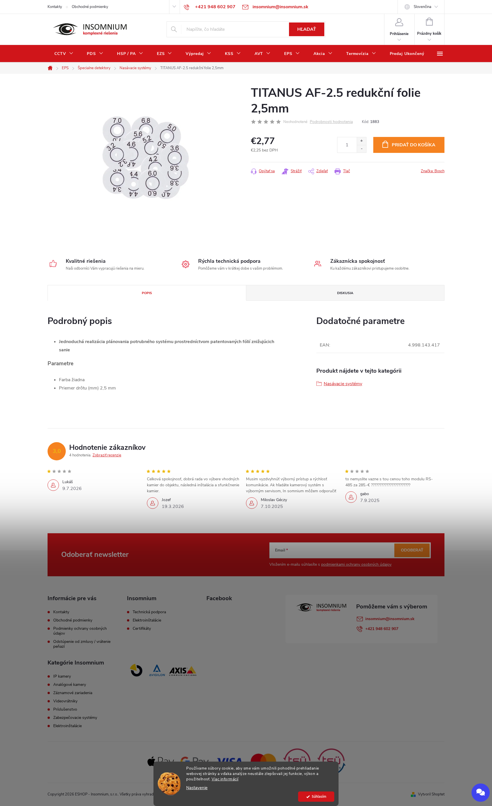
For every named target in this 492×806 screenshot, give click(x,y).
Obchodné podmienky (90, 6)
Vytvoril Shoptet (431, 794)
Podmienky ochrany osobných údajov (80, 631)
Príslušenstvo (65, 709)
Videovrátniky (65, 701)
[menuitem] (64, 54)
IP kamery (62, 676)
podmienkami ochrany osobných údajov (356, 564)
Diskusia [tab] (345, 293)
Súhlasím (319, 796)
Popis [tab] (147, 293)
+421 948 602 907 (381, 628)
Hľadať (306, 29)
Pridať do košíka (413, 145)
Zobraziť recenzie (107, 455)
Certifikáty (142, 628)
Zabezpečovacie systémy (75, 717)
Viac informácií (225, 779)
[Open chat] (481, 793)
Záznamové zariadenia (72, 693)
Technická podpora (149, 612)
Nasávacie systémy (343, 384)
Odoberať (412, 550)
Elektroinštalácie (147, 620)
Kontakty (55, 6)
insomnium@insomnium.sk (390, 619)
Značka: (432, 171)
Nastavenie (197, 788)
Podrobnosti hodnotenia (331, 122)
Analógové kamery (69, 684)
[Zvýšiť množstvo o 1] (361, 141)
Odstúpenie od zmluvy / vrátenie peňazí (81, 644)
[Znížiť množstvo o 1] (361, 149)
